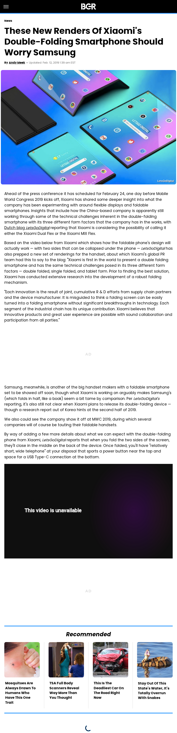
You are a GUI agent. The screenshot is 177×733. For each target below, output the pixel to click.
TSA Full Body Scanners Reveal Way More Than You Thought (64, 690)
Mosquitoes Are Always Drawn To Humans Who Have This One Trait (20, 693)
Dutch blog (26, 228)
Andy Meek (17, 62)
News (8, 21)
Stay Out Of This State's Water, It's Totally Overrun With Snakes (153, 690)
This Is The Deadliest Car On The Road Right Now (109, 690)
